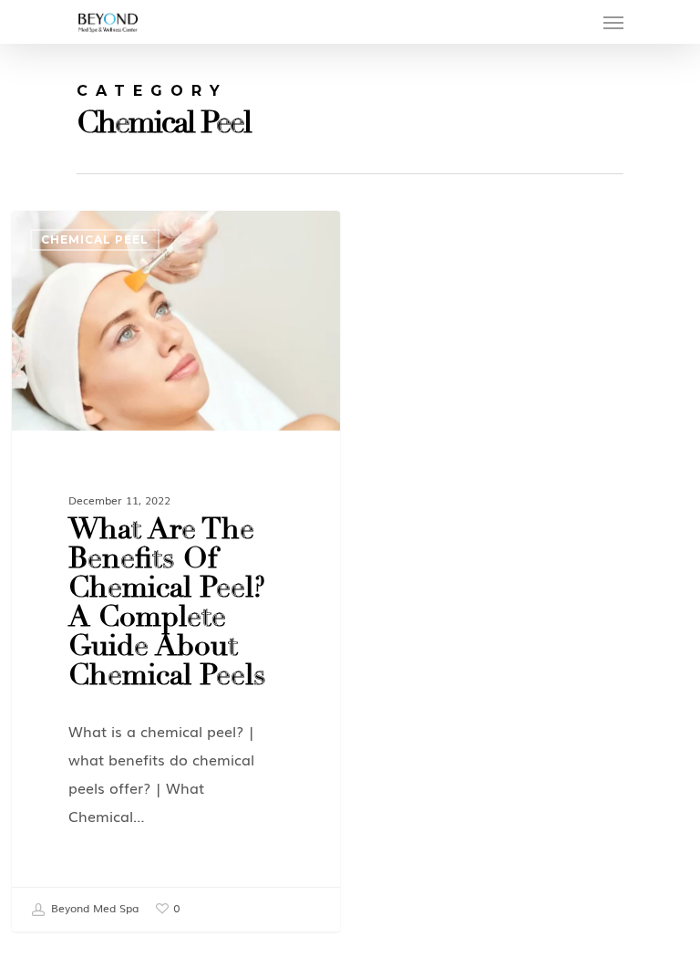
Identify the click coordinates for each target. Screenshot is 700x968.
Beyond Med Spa (93, 908)
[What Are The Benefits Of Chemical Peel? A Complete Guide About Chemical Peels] (176, 571)
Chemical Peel (95, 239)
